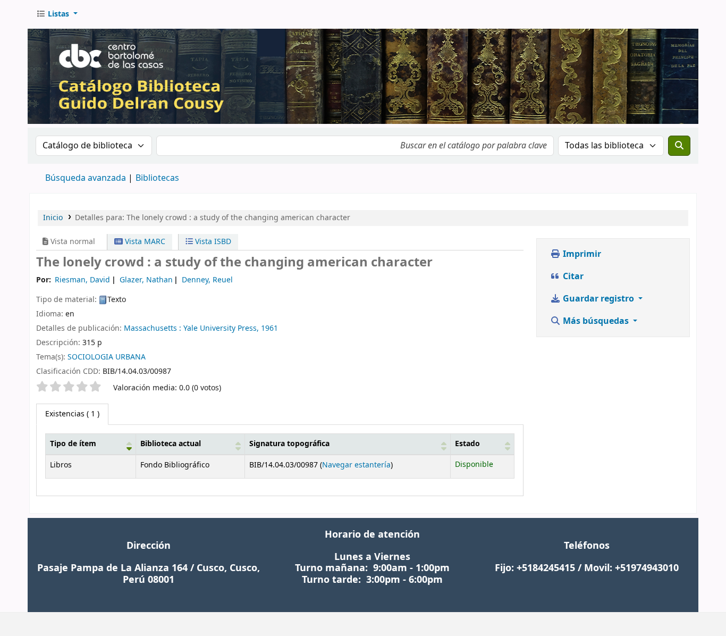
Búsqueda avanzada (85, 178)
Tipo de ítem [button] (73, 443)
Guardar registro (598, 298)
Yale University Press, (221, 328)
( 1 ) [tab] (72, 414)
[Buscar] (679, 146)
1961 (269, 328)
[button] (57, 14)
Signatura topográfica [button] (289, 443)
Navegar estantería (356, 465)
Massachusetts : (152, 328)
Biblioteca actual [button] (170, 443)
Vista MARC (144, 241)
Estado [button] (467, 443)
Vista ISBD (212, 241)
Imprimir (581, 254)
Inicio (53, 217)
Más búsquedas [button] (596, 321)
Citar (572, 276)
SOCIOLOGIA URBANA (106, 357)
